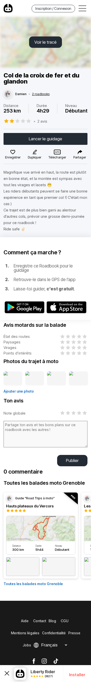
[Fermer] (7, 673)
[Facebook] (33, 661)
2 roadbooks (41, 94)
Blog (52, 621)
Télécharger (57, 157)
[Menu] (82, 8)
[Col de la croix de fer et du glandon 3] (56, 378)
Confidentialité (54, 633)
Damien (21, 94)
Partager (79, 157)
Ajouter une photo (19, 391)
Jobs (27, 645)
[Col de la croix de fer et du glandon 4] (78, 378)
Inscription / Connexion (53, 8)
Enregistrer (12, 157)
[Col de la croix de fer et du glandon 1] (13, 378)
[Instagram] (44, 661)
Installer (77, 674)
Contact (39, 621)
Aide (25, 621)
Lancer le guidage (45, 138)
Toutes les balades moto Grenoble (33, 584)
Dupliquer (34, 157)
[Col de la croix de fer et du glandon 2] (34, 378)
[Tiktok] (56, 661)
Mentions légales (25, 633)
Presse (74, 633)
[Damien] (8, 94)
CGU (65, 621)
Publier (72, 460)
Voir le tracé (45, 42)
